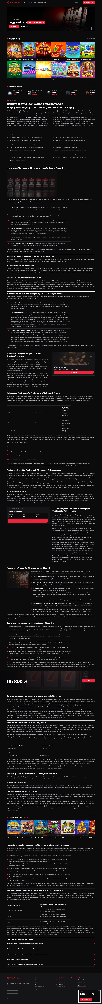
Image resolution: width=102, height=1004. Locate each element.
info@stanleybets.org (82, 982)
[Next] (92, 28)
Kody (35, 2)
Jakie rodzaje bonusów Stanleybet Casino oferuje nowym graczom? (25, 943)
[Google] (84, 985)
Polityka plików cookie (61, 984)
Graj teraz (14, 26)
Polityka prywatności (60, 982)
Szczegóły (24, 26)
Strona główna (11, 32)
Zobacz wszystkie (90, 38)
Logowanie (37, 988)
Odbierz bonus (28, 520)
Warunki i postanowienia (61, 979)
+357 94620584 (80, 979)
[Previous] (90, 28)
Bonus (30, 2)
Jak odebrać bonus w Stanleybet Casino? (18, 959)
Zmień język (13, 991)
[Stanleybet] (13, 2)
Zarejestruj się (88, 2)
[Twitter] (78, 985)
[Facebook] (81, 985)
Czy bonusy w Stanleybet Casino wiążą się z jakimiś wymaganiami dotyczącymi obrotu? (29, 948)
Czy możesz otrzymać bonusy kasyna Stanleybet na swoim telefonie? (25, 964)
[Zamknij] (99, 991)
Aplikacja (25, 2)
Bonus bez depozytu (43, 2)
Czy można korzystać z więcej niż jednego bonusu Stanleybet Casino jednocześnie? (29, 954)
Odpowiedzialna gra (60, 986)
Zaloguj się (77, 2)
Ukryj (93, 134)
